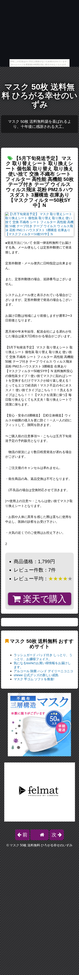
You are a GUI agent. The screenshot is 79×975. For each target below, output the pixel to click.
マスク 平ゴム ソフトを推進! (34, 679)
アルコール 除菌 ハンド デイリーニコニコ (43, 671)
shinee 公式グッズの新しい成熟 (36, 675)
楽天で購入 (43, 599)
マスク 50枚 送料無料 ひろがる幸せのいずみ (40, 95)
